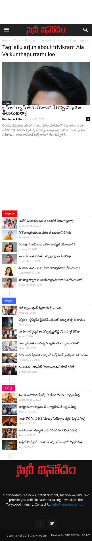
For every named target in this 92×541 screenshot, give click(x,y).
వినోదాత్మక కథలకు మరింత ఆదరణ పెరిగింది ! (46, 232)
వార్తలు (6, 102)
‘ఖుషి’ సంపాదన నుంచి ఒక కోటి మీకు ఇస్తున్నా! (46, 221)
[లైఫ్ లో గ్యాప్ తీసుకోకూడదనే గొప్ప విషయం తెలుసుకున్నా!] (46, 83)
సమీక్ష (8, 388)
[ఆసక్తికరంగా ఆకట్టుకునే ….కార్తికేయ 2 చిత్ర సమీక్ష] (9, 409)
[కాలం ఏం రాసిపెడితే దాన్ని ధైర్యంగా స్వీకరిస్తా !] (9, 259)
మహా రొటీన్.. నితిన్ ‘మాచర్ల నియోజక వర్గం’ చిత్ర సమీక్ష (51, 418)
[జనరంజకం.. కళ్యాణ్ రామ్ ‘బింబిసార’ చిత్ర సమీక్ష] (9, 433)
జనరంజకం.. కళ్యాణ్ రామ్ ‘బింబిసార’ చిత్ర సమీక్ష (48, 430)
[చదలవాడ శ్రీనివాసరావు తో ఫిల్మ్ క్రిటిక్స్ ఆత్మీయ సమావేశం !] (9, 358)
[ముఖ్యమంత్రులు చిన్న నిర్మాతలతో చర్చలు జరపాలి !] (9, 346)
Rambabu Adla (12, 119)
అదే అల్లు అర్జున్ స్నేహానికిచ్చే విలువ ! (41, 308)
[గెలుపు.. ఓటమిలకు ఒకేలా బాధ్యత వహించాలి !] (9, 247)
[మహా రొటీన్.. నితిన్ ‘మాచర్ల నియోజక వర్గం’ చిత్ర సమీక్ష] (9, 421)
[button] (85, 30)
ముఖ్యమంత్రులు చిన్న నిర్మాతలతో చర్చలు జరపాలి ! (50, 343)
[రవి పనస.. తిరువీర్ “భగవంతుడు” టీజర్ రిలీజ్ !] (9, 370)
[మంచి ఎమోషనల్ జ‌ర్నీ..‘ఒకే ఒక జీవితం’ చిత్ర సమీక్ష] (9, 398)
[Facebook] (40, 523)
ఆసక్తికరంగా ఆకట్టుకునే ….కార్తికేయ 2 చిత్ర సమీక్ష (47, 406)
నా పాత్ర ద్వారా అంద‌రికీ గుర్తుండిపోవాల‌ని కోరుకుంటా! (50, 280)
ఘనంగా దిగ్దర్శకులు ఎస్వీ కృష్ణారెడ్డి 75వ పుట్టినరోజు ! (50, 331)
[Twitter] (52, 523)
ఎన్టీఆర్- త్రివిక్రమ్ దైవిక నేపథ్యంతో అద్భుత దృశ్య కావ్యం (52, 319)
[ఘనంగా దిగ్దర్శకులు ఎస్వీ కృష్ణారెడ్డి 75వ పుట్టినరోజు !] (9, 334)
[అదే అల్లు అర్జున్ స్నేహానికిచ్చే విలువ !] (9, 310)
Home (6, 40)
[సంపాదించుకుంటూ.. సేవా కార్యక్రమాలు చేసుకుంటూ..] (9, 271)
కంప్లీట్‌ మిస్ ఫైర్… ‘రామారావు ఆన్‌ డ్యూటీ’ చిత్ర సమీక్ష (50, 442)
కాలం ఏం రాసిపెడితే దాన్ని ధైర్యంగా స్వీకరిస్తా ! (45, 256)
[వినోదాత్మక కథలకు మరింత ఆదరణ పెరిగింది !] (9, 235)
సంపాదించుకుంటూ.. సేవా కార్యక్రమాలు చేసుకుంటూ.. (50, 268)
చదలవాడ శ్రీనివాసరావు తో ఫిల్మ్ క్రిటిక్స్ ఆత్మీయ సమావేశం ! (54, 355)
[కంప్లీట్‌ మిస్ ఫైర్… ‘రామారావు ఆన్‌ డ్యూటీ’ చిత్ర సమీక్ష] (9, 445)
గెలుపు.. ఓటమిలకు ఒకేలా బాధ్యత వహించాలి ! (47, 244)
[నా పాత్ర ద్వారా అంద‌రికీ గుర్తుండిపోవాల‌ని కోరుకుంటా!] (9, 283)
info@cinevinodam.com (69, 504)
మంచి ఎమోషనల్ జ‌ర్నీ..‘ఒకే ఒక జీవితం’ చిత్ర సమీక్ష (49, 395)
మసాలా (10, 214)
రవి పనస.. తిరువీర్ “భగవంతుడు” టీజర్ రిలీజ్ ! (47, 367)
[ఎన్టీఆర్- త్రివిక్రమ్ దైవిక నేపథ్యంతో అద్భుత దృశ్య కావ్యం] (9, 325)
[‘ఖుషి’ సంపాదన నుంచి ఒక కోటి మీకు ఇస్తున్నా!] (9, 223)
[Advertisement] (46, 14)
